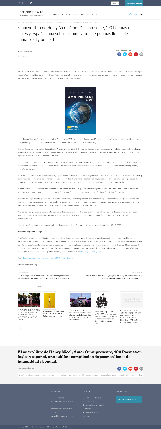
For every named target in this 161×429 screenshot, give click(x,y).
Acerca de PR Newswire (92, 398)
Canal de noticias (57, 398)
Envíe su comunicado (134, 3)
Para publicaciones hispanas (61, 416)
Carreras (86, 416)
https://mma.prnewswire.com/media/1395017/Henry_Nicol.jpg (48, 258)
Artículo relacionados (27, 286)
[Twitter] (31, 3)
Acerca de (96, 14)
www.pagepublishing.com (90, 252)
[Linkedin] (23, 3)
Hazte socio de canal (91, 412)
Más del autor (42, 286)
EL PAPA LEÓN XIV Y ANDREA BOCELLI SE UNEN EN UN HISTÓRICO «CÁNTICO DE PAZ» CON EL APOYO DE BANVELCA (29, 315)
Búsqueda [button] (133, 14)
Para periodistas (79, 14)
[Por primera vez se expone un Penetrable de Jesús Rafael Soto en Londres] (54, 300)
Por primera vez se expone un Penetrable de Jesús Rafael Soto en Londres (53, 314)
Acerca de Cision (90, 401)
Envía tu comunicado (127, 400)
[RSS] (27, 3)
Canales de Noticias (60, 14)
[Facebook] (19, 3)
